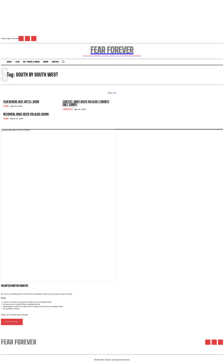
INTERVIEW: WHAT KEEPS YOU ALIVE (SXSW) (26, 114)
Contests (68, 109)
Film (6, 106)
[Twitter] (33, 38)
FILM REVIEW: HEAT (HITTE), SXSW (21, 101)
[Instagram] (27, 38)
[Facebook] (21, 38)
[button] (63, 61)
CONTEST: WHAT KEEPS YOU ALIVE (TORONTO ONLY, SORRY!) (86, 103)
